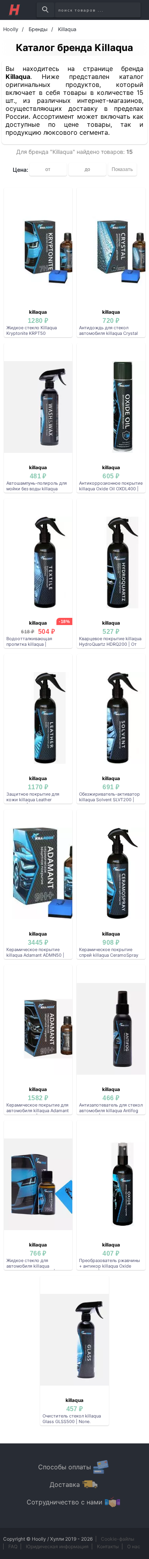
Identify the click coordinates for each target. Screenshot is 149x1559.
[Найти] (45, 10)
